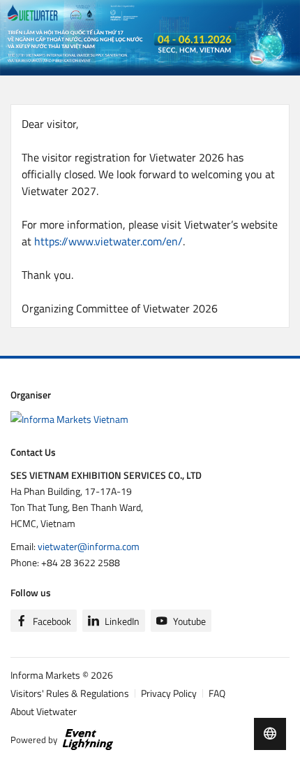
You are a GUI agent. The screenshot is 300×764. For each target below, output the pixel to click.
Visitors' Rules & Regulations (69, 693)
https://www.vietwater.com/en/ (108, 241)
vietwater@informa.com (89, 546)
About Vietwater (43, 711)
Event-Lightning (88, 739)
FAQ (217, 693)
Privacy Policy (169, 693)
